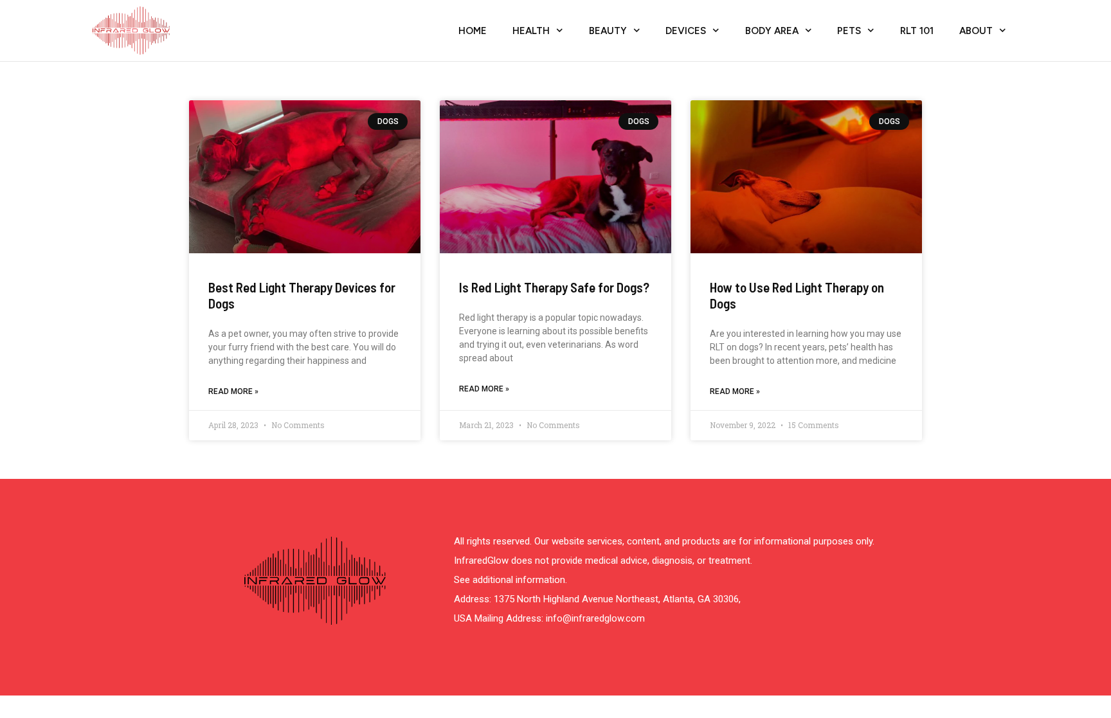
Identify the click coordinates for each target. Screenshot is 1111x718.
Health (531, 31)
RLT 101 (917, 31)
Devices (685, 31)
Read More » (233, 391)
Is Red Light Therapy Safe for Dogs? (554, 287)
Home (472, 31)
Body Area (772, 31)
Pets (849, 31)
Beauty (608, 31)
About (976, 31)
